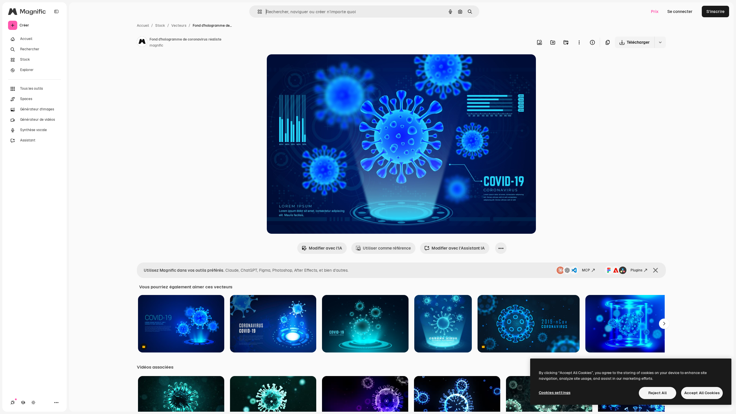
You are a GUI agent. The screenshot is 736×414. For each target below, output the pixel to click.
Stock (160, 25)
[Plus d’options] (579, 42)
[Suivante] (664, 323)
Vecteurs (178, 25)
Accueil (143, 25)
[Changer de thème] (33, 402)
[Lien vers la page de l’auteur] (142, 43)
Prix (655, 11)
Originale (305, 65)
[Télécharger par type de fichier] (660, 42)
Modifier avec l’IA (325, 248)
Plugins (636, 270)
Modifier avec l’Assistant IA (458, 248)
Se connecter (680, 11)
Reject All (657, 392)
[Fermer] (655, 270)
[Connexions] (12, 402)
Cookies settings (554, 392)
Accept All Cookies (702, 392)
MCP (586, 270)
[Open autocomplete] (257, 11)
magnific (156, 45)
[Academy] (23, 402)
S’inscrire (715, 11)
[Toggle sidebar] (56, 11)
